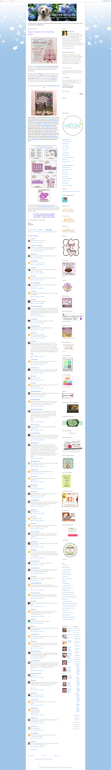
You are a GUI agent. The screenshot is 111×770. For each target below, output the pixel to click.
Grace (38, 215)
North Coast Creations (67, 594)
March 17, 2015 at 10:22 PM (37, 520)
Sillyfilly (32, 549)
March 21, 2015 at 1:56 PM (37, 705)
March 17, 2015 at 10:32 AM (37, 303)
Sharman (33, 484)
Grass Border (48, 130)
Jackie (32, 383)
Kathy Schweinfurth (66, 178)
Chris (37, 214)
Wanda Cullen (34, 568)
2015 (76, 636)
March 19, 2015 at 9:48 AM (37, 648)
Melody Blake (65, 183)
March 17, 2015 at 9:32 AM (37, 273)
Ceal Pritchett (65, 143)
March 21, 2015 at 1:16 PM (37, 696)
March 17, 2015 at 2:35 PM (37, 396)
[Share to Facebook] (50, 229)
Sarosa (32, 693)
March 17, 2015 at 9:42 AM (37, 279)
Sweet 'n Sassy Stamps (67, 605)
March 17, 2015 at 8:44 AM (37, 242)
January (78, 718)
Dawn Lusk (65, 171)
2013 (76, 724)
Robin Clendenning (35, 306)
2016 (76, 634)
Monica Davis (65, 159)
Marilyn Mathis (34, 461)
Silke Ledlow (34, 424)
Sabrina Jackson (34, 651)
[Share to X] (48, 229)
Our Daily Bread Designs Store (45, 147)
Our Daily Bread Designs (41, 66)
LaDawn (33, 359)
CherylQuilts (34, 442)
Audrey (47, 215)
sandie (32, 291)
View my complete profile (68, 48)
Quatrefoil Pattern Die (47, 125)
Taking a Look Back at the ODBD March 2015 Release (78, 670)
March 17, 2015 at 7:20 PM (37, 481)
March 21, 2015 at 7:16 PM (37, 730)
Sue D (32, 516)
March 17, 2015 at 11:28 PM (37, 558)
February (78, 715)
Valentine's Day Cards (67, 619)
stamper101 (33, 699)
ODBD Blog (53, 79)
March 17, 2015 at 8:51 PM (37, 488)
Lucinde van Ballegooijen (68, 157)
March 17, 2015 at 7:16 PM (37, 473)
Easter (63, 576)
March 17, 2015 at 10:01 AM (37, 296)
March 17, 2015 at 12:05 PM (37, 364)
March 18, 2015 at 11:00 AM (37, 616)
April (77, 661)
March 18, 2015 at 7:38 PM (37, 631)
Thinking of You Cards (67, 617)
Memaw (32, 641)
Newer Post (31, 755)
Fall (63, 581)
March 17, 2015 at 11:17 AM (37, 329)
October (78, 645)
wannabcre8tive (34, 283)
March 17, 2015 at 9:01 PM (37, 497)
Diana (44, 217)
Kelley (32, 741)
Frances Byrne (65, 174)
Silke (44, 214)
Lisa (35, 215)
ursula (32, 609)
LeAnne (32, 254)
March (77, 664)
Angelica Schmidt (35, 583)
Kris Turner (33, 367)
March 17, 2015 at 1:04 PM (37, 373)
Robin (48, 214)
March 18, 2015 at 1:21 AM (37, 580)
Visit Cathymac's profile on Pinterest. (70, 191)
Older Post (56, 755)
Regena (32, 509)
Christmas (64, 572)
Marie (32, 523)
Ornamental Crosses (35, 139)
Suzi (32, 626)
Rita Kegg (33, 733)
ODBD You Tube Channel (44, 123)
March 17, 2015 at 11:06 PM (37, 547)
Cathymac (71, 31)
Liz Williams (34, 500)
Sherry (32, 576)
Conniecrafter (34, 326)
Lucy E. (32, 332)
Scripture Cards (66, 601)
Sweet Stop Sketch (66, 608)
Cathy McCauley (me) (67, 141)
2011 (76, 729)
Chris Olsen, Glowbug (36, 409)
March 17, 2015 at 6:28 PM (37, 440)
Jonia (32, 619)
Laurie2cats (33, 634)
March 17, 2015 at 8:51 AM (37, 257)
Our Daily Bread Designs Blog (46, 206)
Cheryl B (33, 726)
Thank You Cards (66, 612)
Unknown (33, 469)
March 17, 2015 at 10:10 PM (37, 513)
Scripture (54, 231)
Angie (41, 214)
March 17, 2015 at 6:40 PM (37, 466)
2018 (76, 630)
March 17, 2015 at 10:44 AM (37, 316)
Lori (34, 214)
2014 (76, 722)
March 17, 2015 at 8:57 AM (37, 264)
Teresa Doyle (34, 592)
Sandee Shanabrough (67, 185)
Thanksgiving (65, 615)
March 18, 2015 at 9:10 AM (37, 606)
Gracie (43, 215)
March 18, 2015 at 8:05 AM (37, 590)
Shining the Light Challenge (68, 603)
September (78, 648)
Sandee (53, 217)
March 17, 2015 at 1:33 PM (37, 380)
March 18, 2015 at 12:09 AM (37, 573)
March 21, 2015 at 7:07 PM (37, 723)
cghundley (33, 708)
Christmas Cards (66, 574)
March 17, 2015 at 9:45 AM (37, 288)
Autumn (64, 565)
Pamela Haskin (34, 433)
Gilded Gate (49, 127)
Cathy (38, 217)
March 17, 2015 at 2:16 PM (37, 388)
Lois (32, 238)
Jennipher (33, 541)
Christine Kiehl (34, 399)
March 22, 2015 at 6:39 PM (37, 746)
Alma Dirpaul (34, 561)
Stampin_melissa (35, 391)
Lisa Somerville (65, 180)
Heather (33, 491)
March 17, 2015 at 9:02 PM (37, 506)
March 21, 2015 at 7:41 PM (37, 738)
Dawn (48, 217)
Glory (47, 131)
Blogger (69, 767)
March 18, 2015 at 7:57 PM (37, 638)
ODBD (41, 75)
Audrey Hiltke (34, 660)
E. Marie (33, 718)
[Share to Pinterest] (51, 229)
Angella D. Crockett (35, 245)
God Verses (49, 119)
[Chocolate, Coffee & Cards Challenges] (72, 412)
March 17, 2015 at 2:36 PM (37, 406)
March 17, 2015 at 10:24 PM (37, 528)
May (77, 659)
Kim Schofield (65, 155)
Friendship (64, 583)
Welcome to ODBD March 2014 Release (70, 656)
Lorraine (33, 319)
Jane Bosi (64, 150)
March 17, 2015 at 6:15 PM (37, 430)
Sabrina (53, 214)
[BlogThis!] (47, 229)
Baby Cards (65, 567)
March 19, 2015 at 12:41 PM (37, 657)
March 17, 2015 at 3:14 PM (37, 422)
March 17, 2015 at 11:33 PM (37, 565)
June (77, 657)
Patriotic (64, 599)
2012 (76, 726)
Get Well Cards (65, 585)
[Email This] (46, 229)
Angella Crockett (66, 167)
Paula (34, 217)
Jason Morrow (58, 767)
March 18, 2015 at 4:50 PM (37, 623)
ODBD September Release (70, 677)
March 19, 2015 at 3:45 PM (37, 670)
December (78, 638)
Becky (32, 267)
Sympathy (64, 610)
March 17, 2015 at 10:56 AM (37, 323)
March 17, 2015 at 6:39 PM (37, 458)
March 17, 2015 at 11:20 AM (37, 338)
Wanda (52, 215)
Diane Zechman (65, 148)
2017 (76, 632)
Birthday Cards (65, 569)
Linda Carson (34, 531)
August (77, 652)
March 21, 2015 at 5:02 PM (37, 715)
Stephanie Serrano (66, 161)
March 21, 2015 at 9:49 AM (37, 677)
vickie (32, 299)
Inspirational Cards (66, 587)
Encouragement (66, 578)
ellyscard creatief (35, 673)
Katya (32, 680)
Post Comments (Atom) (47, 759)
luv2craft (33, 260)
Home (44, 755)
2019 (76, 628)
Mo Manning (65, 590)
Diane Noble (65, 146)
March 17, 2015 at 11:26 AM (37, 356)
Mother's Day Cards (66, 592)
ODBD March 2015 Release (78, 710)
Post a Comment (33, 749)
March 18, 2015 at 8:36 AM (37, 598)
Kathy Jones (65, 176)
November (78, 642)
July (77, 655)
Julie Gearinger (65, 152)
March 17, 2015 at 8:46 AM (37, 251)
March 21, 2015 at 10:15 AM (37, 690)
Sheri (32, 376)
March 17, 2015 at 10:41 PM (37, 538)
